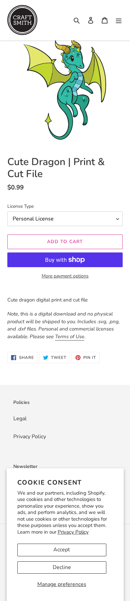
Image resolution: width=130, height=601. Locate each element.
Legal (20, 418)
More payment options (65, 276)
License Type (20, 206)
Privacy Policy (73, 532)
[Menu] (119, 20)
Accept (61, 549)
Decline (62, 567)
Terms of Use (69, 336)
